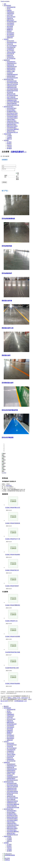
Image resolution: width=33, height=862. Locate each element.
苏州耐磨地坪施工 (12, 111)
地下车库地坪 (10, 50)
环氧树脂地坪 (10, 12)
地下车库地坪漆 (11, 58)
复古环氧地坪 (10, 34)
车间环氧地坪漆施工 (12, 116)
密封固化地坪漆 (7, 300)
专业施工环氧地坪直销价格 (12, 523)
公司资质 (9, 146)
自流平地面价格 (11, 97)
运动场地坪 (10, 73)
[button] (3, 472)
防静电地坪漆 (10, 65)
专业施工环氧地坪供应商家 (12, 636)
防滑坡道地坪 (10, 57)
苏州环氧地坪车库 (12, 42)
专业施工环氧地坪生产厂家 (12, 539)
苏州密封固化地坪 (12, 21)
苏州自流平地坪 (11, 16)
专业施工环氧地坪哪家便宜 (12, 605)
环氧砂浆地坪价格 (12, 85)
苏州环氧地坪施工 (12, 108)
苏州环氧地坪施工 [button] (9, 106)
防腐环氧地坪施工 (12, 124)
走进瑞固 (6, 842)
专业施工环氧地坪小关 (11, 620)
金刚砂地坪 (10, 37)
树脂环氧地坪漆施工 (12, 126)
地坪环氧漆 (10, 26)
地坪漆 (8, 8)
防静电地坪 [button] (7, 60)
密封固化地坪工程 (7, 328)
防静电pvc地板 (11, 71)
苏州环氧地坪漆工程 (12, 132)
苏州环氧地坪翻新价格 (13, 102)
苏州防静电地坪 (11, 61)
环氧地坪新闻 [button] (7, 134)
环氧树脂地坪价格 (12, 100)
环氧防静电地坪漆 (12, 66)
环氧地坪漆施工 (11, 119)
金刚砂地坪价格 (11, 93)
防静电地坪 (7, 762)
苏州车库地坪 (10, 41)
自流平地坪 (10, 15)
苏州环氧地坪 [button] (7, 5)
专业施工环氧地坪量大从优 (12, 507)
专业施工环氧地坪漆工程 (12, 570)
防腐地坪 (9, 10)
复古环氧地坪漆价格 (12, 95)
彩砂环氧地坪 (10, 36)
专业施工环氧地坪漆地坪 (12, 586)
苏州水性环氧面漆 (7, 437)
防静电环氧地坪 (11, 68)
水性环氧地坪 (10, 23)
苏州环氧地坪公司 (11, 693)
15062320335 (9, 485)
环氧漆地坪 (10, 28)
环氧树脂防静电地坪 (12, 74)
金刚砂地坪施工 (11, 130)
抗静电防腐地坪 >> (18, 152)
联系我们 (9, 143)
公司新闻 (9, 135)
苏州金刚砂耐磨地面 (8, 218)
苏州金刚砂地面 (7, 246)
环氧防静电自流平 (12, 63)
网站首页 (6, 706)
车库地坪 (6, 741)
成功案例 (9, 148)
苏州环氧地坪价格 (12, 81)
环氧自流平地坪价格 (12, 84)
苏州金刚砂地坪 (7, 273)
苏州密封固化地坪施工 (13, 122)
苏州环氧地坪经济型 (12, 77)
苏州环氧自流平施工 (12, 113)
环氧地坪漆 (10, 18)
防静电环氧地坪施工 (12, 114)
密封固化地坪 (6, 355)
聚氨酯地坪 (10, 29)
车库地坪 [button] (6, 39)
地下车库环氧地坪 (12, 45)
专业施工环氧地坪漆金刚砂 (12, 554)
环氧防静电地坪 (11, 69)
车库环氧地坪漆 (11, 47)
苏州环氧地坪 (10, 32)
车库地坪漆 (10, 44)
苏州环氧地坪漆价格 (12, 82)
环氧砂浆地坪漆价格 (12, 98)
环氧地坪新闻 (7, 836)
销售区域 (9, 138)
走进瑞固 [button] (6, 140)
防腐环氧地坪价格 (12, 87)
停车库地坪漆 (10, 53)
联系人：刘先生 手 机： (14, 697)
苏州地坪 (9, 31)
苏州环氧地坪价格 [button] (9, 79)
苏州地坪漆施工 (11, 110)
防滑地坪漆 (10, 55)
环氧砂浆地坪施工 (12, 121)
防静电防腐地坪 (11, 76)
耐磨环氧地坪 (10, 20)
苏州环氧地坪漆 (11, 7)
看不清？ (23, 176)
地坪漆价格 (10, 92)
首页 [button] (5, 4)
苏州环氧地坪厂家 (20, 691)
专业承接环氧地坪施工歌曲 (12, 652)
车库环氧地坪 (10, 24)
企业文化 (9, 145)
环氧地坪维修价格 (12, 103)
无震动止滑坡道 (11, 52)
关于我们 (9, 142)
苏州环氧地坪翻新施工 (13, 129)
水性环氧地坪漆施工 (12, 118)
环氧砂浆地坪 (10, 13)
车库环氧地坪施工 (12, 127)
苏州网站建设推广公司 (20, 701)
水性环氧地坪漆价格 (12, 89)
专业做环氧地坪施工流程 (12, 667)
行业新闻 (9, 137)
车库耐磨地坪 (10, 49)
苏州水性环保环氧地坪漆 (10, 410)
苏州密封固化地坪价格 (13, 105)
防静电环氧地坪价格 (12, 90)
